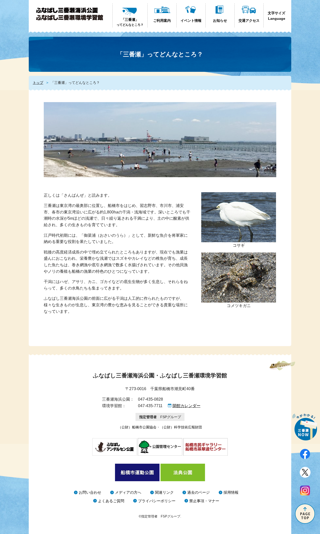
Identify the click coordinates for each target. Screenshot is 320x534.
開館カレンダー (186, 406)
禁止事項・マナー (204, 501)
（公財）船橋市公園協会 (137, 427)
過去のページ (198, 492)
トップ (38, 83)
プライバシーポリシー (157, 501)
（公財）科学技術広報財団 (181, 427)
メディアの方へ (128, 492)
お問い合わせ (90, 492)
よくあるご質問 (111, 501)
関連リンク (164, 492)
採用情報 (231, 492)
